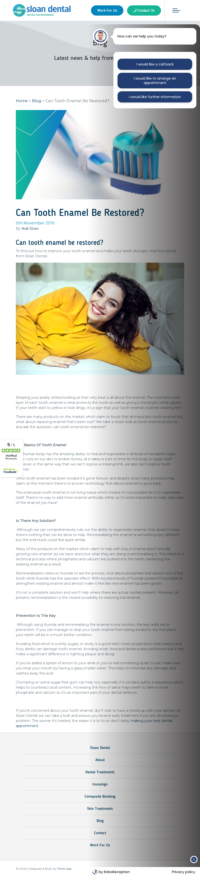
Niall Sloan (30, 228)
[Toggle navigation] (176, 10)
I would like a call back (155, 64)
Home (22, 101)
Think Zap (64, 868)
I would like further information (155, 96)
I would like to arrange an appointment (155, 80)
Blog (36, 101)
